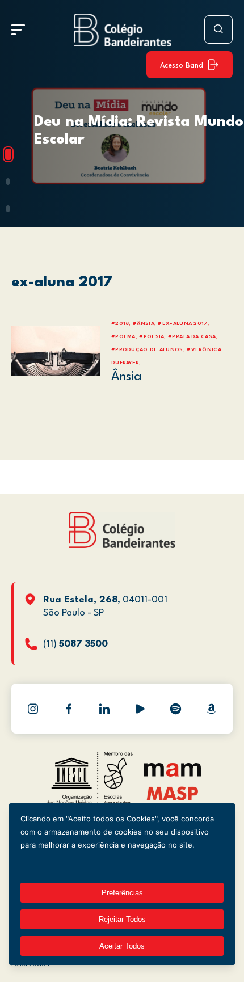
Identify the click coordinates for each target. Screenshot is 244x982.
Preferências (122, 892)
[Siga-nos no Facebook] (68, 708)
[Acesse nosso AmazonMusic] (211, 708)
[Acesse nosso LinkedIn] (104, 708)
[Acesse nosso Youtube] (140, 708)
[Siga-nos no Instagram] (33, 708)
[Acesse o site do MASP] (172, 793)
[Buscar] (218, 29)
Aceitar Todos (122, 946)
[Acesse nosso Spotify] (176, 708)
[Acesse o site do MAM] (172, 774)
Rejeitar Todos (122, 919)
